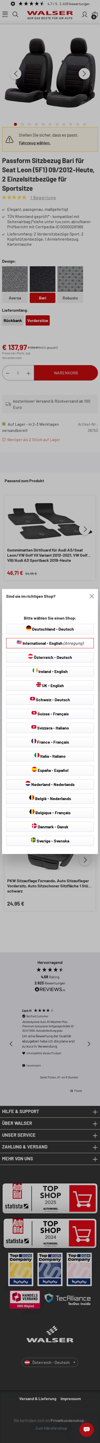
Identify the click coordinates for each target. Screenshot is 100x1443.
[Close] (92, 596)
